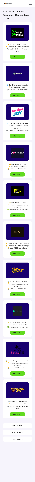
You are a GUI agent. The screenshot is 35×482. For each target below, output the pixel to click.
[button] (17, 57)
